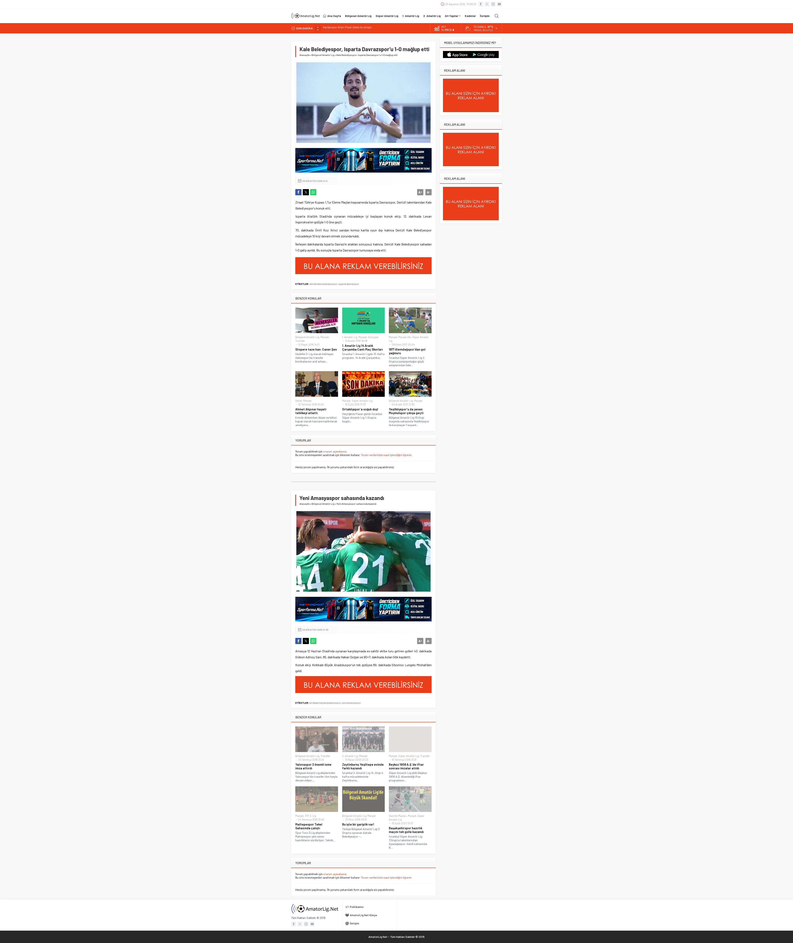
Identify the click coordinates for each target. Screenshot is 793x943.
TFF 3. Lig (310, 815)
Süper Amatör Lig (362, 400)
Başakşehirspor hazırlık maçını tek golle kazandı (406, 830)
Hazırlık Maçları (398, 815)
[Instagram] (493, 4)
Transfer (300, 340)
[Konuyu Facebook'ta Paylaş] (298, 192)
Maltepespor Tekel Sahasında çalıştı (308, 826)
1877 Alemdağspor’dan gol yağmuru (407, 351)
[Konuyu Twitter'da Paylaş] (306, 192)
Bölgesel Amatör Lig (323, 54)
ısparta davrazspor (348, 283)
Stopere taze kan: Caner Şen (316, 349)
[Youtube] (499, 4)
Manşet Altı (404, 337)
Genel (298, 400)
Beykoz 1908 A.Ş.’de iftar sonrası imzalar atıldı (406, 766)
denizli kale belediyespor (323, 283)
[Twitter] (486, 4)
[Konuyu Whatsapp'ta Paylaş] (313, 192)
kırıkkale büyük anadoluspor (325, 702)
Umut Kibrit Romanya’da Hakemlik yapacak (349, 28)
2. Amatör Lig (350, 756)
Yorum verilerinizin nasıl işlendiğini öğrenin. (386, 455)
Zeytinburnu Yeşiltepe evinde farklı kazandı (363, 766)
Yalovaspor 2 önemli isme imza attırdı (313, 766)
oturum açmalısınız (335, 451)
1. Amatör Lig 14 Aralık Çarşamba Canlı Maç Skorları (362, 347)
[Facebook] (480, 4)
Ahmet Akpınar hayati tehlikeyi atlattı (310, 411)
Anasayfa (304, 54)
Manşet (325, 337)
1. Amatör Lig (349, 337)
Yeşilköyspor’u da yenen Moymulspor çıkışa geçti (406, 411)
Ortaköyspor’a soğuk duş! (360, 409)
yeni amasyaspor (351, 702)
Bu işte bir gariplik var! (358, 824)
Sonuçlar (373, 337)
